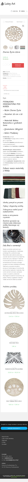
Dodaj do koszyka (18, 65)
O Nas (3, 442)
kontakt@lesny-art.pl (12, 460)
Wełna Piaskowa (13, 73)
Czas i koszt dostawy (8, 438)
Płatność (4, 440)
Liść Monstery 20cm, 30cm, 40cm (14, 313)
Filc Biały (14, 367)
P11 (9, 74)
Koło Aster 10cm (14, 343)
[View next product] (24, 22)
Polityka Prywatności (17, 476)
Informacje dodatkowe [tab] (11, 90)
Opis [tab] (5, 87)
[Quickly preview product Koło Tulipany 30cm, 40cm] (24, 379)
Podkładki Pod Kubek (15, 76)
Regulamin (14, 477)
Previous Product (9, 21)
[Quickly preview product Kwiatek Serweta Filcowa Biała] (24, 353)
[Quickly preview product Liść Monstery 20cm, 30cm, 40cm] (24, 291)
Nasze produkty (14, 428)
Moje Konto (5, 436)
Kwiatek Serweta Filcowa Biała (14, 369)
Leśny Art (9, 78)
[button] (23, 26)
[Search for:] (26, 11)
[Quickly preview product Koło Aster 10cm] (24, 323)
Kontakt (4, 444)
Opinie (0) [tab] (6, 93)
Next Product (20, 21)
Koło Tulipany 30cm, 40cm (14, 401)
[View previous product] (4, 22)
